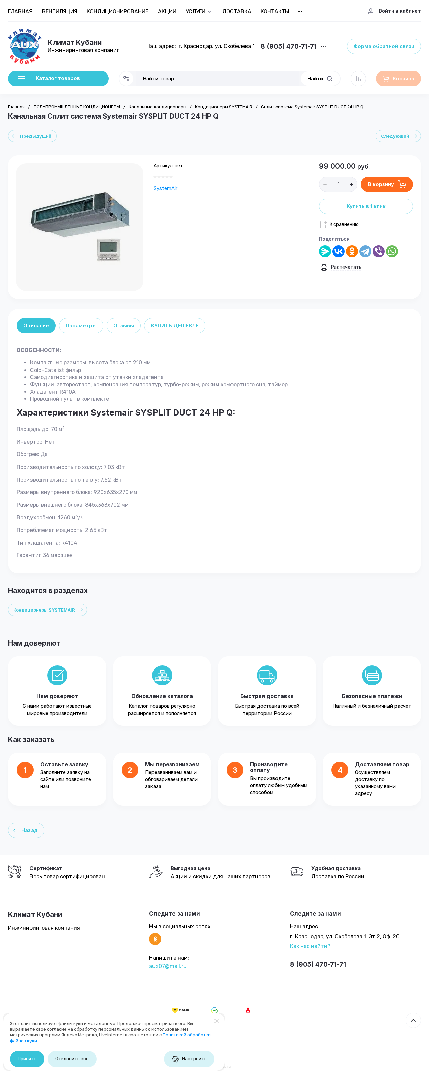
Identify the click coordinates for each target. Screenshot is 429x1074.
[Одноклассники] (352, 251)
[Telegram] (365, 251)
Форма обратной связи (384, 46)
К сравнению (344, 224)
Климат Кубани (75, 42)
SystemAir (165, 188)
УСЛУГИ (195, 11)
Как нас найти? (310, 946)
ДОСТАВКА (236, 11)
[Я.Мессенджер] (325, 251)
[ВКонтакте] (338, 251)
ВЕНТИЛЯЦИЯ (59, 11)
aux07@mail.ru (168, 966)
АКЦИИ (167, 11)
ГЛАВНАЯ (20, 11)
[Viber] (379, 251)
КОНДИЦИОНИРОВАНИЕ (117, 11)
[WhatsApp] (392, 251)
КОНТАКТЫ (275, 11)
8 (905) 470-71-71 (289, 46)
